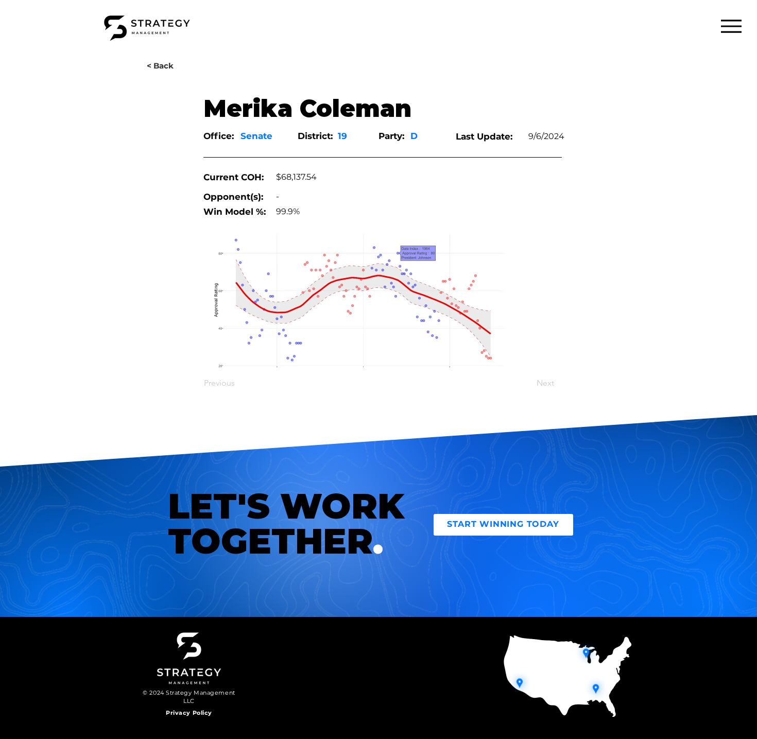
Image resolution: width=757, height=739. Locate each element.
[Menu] (731, 26)
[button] (160, 65)
